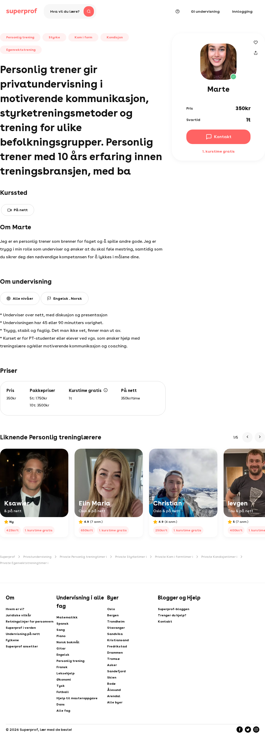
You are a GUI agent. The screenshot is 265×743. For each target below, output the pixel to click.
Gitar (60, 648)
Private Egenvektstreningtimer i (24, 563)
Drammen (115, 652)
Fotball (62, 692)
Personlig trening (70, 661)
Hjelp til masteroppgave (77, 698)
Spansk (62, 623)
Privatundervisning (37, 557)
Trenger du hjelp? (172, 615)
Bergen (113, 615)
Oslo (111, 609)
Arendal (113, 696)
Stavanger (116, 628)
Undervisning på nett (23, 634)
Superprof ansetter (22, 646)
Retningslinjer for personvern (29, 621)
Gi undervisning (205, 11)
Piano (60, 636)
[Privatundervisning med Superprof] (21, 11)
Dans (60, 704)
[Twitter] (248, 729)
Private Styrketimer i (131, 557)
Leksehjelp (65, 673)
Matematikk (67, 617)
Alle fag (63, 710)
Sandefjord (116, 671)
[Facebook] (240, 729)
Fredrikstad (117, 646)
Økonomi (63, 679)
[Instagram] (256, 729)
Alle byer (114, 702)
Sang (60, 630)
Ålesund (114, 690)
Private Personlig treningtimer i (83, 557)
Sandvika (115, 634)
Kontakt (165, 621)
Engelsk (62, 654)
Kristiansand (118, 640)
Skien (111, 677)
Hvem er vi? (15, 609)
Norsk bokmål (67, 642)
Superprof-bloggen (173, 609)
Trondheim (115, 621)
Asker (112, 665)
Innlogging (242, 11)
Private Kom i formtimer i (174, 557)
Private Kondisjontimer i (219, 557)
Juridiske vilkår (18, 615)
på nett (21, 210)
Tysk (60, 686)
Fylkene (12, 640)
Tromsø (113, 659)
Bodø (111, 683)
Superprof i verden (21, 628)
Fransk (62, 667)
